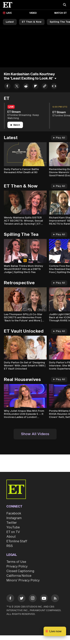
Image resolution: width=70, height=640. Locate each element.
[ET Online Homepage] (9, 5)
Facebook (13, 513)
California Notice (18, 575)
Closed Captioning (20, 571)
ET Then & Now (32, 22)
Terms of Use (16, 562)
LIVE (9, 13)
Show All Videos (35, 434)
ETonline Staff (16, 541)
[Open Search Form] (64, 5)
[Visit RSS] (55, 598)
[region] (35, 47)
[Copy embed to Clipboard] (54, 87)
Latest (10, 22)
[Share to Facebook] (7, 87)
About (11, 536)
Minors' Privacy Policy (23, 580)
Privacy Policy (17, 566)
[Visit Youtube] (44, 598)
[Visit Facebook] (10, 598)
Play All (60, 138)
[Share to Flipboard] (35, 87)
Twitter (11, 522)
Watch (16, 125)
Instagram (14, 518)
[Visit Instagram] (33, 598)
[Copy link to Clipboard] (44, 87)
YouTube (13, 527)
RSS (9, 546)
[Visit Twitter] (21, 598)
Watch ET (60, 13)
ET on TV (13, 532)
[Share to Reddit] (26, 87)
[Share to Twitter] (16, 87)
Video (33, 13)
